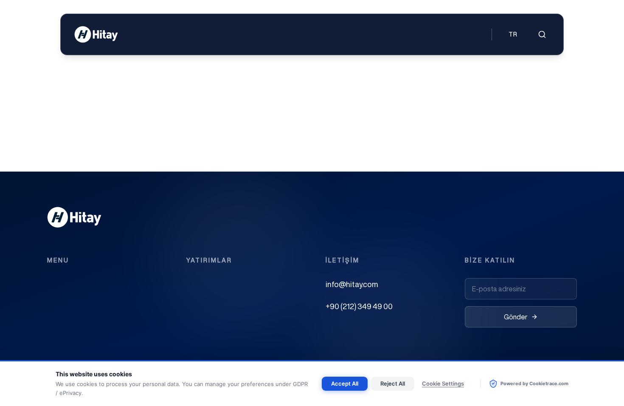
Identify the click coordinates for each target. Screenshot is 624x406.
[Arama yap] (542, 34)
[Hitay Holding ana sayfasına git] (96, 34)
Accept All (344, 383)
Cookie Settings (443, 383)
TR (513, 34)
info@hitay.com (352, 284)
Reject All (392, 383)
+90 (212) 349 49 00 (359, 306)
